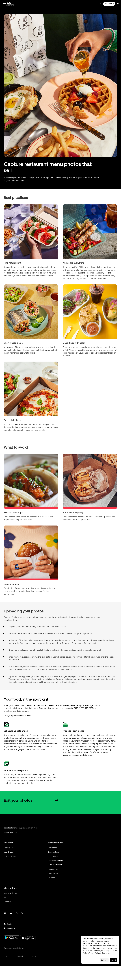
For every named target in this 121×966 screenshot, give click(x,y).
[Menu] (118, 4)
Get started (109, 4)
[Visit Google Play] (11, 937)
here (107, 953)
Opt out (104, 960)
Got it (113, 960)
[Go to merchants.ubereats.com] (8, 3)
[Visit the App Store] (27, 938)
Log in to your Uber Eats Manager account (27, 626)
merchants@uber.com (19, 711)
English (10, 924)
